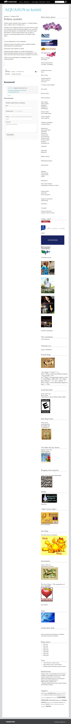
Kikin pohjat (44, 59)
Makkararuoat (58, 700)
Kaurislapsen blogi (45, 130)
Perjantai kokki (44, 174)
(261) (45, 653)
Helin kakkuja (44, 102)
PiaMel (43, 176)
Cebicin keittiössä (45, 80)
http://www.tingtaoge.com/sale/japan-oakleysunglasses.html (17, 91)
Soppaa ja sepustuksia (46, 199)
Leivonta (61, 697)
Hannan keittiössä (45, 97)
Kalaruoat (59, 695)
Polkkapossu (44, 180)
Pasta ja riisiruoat (58, 702)
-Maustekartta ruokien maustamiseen (52, 664)
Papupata (43, 171)
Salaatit (48, 704)
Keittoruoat (48, 697)
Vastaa (9, 95)
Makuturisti (44, 152)
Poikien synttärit (13, 19)
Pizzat (64, 702)
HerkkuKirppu (44, 108)
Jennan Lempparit (45, 116)
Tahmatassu (44, 203)
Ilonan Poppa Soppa (46, 113)
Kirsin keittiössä (45, 136)
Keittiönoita (44, 131)
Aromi (42, 72)
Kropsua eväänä (45, 140)
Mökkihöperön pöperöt (46, 160)
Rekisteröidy (42, 2)
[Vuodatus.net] (10, 721)
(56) (45, 646)
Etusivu (21, 2)
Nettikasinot (27, 2)
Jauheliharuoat (51, 693)
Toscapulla (43, 208)
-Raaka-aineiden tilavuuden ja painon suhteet (54, 666)
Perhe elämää (44, 173)
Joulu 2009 (58, 693)
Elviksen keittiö (45, 93)
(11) (45, 644)
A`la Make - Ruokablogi (47, 64)
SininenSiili (44, 193)
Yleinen (48, 706)
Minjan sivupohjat (45, 58)
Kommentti (8, 122)
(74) (45, 648)
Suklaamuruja (44, 200)
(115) (45, 649)
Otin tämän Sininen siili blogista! (49, 535)
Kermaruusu (44, 133)
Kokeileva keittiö (45, 138)
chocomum (44, 81)
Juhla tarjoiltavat (63, 693)
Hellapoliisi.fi (44, 107)
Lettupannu (44, 146)
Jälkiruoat (46, 695)
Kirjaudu (48, 2)
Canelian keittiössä (46, 78)
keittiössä (50, 62)
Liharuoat (44, 700)
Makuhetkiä (44, 150)
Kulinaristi (43, 141)
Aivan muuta (44, 693)
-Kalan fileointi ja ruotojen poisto (51, 662)
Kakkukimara (44, 128)
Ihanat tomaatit (45, 111)
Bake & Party (44, 75)
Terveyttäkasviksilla (46, 257)
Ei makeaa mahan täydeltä (47, 85)
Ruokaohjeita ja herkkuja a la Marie (50, 185)
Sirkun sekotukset (45, 194)
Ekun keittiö (44, 89)
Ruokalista (43, 704)
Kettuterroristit (44, 135)
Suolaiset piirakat (57, 704)
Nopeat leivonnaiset (50, 702)
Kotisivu (19, 116)
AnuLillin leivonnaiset (46, 70)
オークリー (11, 88)
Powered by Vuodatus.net (59, 722)
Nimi (7, 105)
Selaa (35, 2)
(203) (45, 651)
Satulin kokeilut (45, 191)
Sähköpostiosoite (14, 111)
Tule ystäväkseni (45, 339)
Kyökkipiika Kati (45, 143)
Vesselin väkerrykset (46, 211)
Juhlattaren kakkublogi (46, 122)
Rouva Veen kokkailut (46, 183)
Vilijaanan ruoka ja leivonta (47, 212)
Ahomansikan (44, 62)
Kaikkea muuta (52, 694)
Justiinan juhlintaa (45, 124)
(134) (45, 655)
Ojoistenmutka (44, 165)
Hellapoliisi (43, 105)
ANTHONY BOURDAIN (47, 330)
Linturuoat (52, 700)
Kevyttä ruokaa (54, 697)
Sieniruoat (52, 704)
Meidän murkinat (45, 156)
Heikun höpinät (44, 103)
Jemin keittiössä (45, 118)
